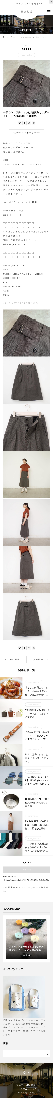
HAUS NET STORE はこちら (20, 303)
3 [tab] (29, 955)
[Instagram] (24, 1072)
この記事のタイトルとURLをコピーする (26, 133)
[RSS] (29, 1072)
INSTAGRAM (33, 816)
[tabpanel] (26, 939)
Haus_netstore (26, 55)
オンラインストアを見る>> (26, 3)
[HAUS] (26, 11)
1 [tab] (24, 955)
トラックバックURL (10, 876)
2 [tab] (27, 955)
